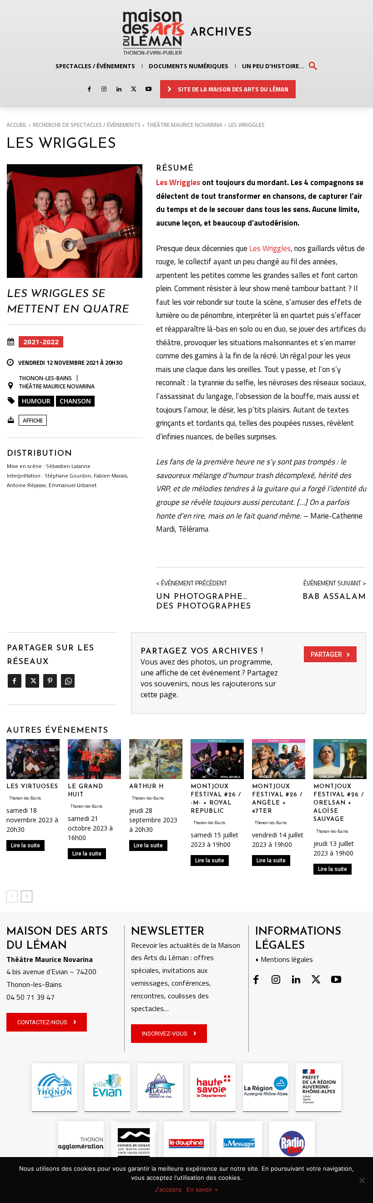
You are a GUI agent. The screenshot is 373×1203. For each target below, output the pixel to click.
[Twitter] (133, 89)
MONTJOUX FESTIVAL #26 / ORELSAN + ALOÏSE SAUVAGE (338, 803)
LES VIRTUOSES (32, 787)
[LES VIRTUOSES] (33, 759)
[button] (313, 65)
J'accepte (168, 1189)
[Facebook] (89, 89)
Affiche (33, 420)
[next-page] (26, 896)
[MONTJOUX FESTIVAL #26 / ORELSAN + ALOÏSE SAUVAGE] (340, 759)
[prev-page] (12, 896)
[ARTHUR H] (155, 759)
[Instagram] (103, 89)
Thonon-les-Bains (45, 378)
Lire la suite (25, 845)
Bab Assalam (334, 597)
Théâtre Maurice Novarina (184, 125)
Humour (36, 401)
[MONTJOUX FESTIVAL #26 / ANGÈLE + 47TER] (278, 759)
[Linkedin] (118, 89)
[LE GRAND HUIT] (94, 759)
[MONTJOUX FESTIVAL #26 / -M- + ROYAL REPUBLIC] (217, 759)
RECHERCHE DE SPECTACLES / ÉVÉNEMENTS (87, 125)
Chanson (75, 401)
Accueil (16, 125)
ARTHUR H (146, 787)
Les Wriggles (178, 182)
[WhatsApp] (68, 681)
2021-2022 (41, 341)
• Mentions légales (284, 959)
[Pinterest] (50, 681)
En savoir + (202, 1189)
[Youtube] (148, 89)
